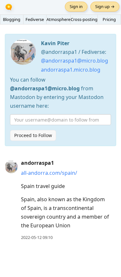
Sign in (76, 6)
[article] (60, 200)
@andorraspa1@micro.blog (74, 60)
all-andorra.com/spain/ (49, 172)
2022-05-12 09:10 (37, 237)
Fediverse (34, 19)
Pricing (109, 19)
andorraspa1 (37, 162)
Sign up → (105, 6)
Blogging (11, 19)
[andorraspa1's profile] (11, 166)
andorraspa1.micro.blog (70, 69)
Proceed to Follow (33, 135)
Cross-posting (84, 19)
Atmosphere (58, 19)
